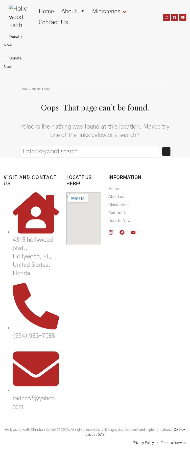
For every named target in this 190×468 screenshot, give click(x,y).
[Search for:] (90, 152)
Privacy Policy (143, 443)
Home (24, 89)
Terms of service (173, 443)
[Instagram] (166, 17)
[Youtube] (182, 17)
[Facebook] (174, 17)
